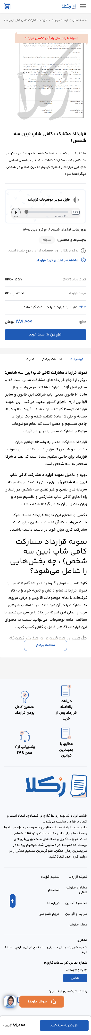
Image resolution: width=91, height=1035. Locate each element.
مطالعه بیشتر (45, 645)
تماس (75, 978)
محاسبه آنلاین (76, 903)
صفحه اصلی (79, 20)
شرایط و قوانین (76, 914)
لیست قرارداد (60, 20)
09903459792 (76, 970)
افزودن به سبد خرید (45, 335)
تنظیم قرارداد (50, 877)
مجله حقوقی (78, 924)
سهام (46, 240)
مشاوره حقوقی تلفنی (76, 890)
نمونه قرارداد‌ (78, 877)
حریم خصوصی (49, 914)
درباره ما (53, 903)
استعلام (53, 890)
